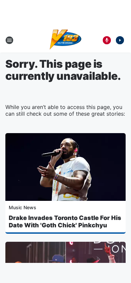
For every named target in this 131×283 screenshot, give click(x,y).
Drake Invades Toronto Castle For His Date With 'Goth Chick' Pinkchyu (65, 221)
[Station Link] (66, 40)
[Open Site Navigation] (9, 40)
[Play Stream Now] (120, 40)
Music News (22, 207)
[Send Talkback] (107, 40)
